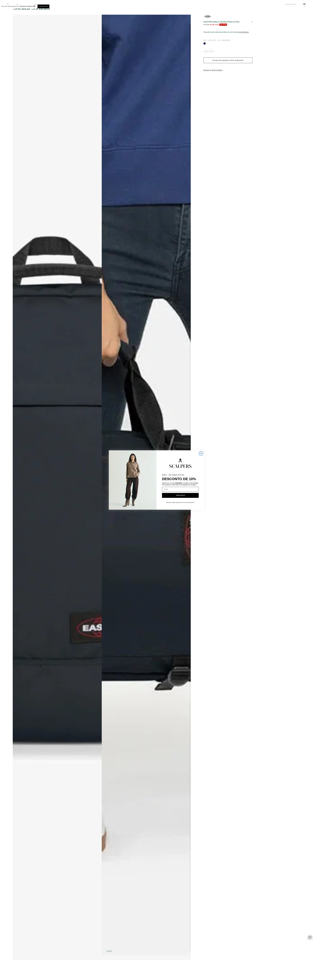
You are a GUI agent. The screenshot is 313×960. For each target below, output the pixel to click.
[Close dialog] (201, 453)
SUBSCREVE (180, 495)
